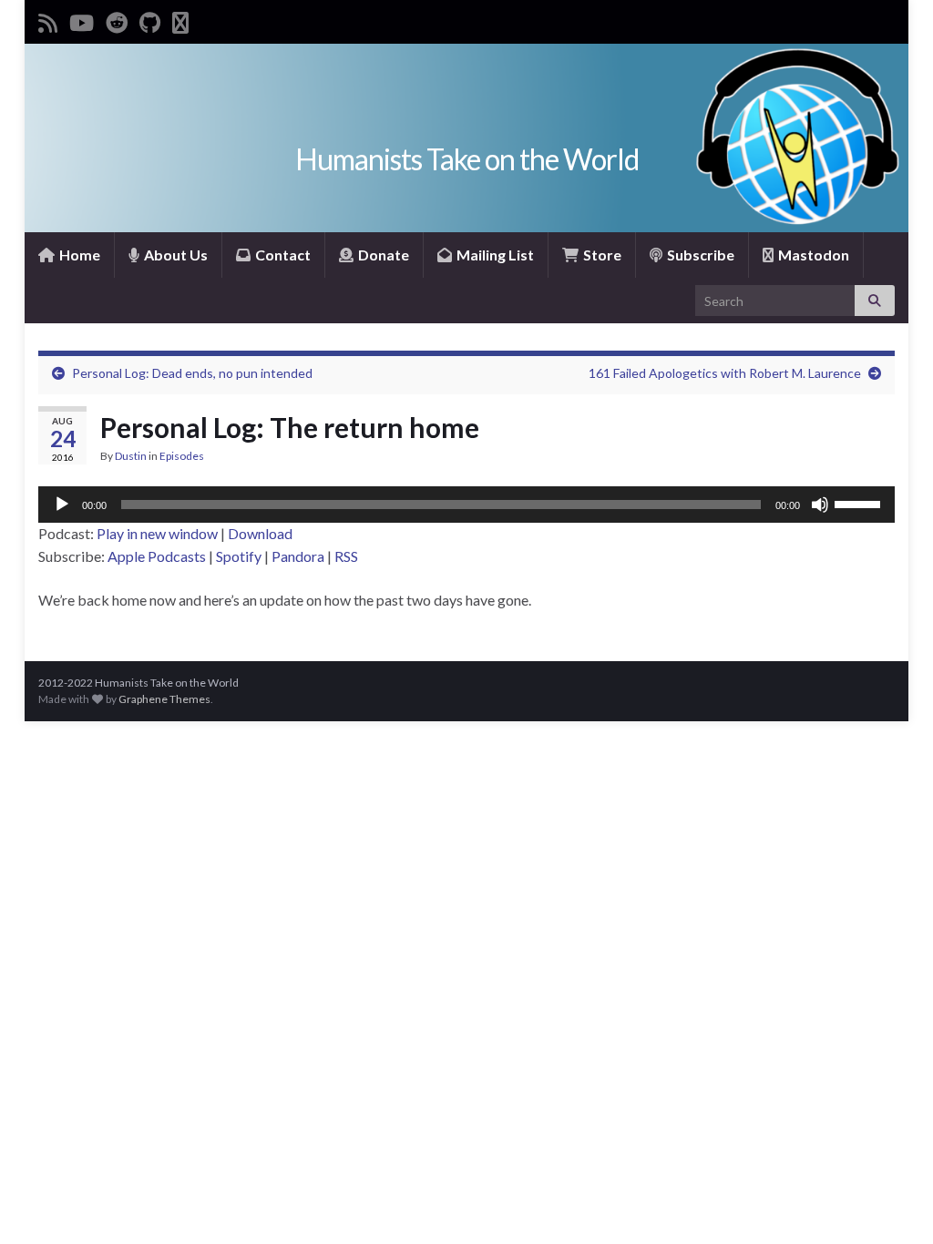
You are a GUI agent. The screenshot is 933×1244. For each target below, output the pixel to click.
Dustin (131, 456)
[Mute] (820, 504)
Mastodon (812, 254)
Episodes (181, 456)
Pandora (298, 556)
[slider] (860, 502)
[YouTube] (81, 19)
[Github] (149, 19)
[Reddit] (117, 19)
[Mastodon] (180, 19)
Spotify (238, 556)
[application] (466, 504)
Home (78, 254)
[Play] (62, 504)
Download (260, 533)
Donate (382, 254)
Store (600, 254)
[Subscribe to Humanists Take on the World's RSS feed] (47, 19)
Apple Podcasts (157, 556)
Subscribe (699, 254)
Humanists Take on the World (467, 159)
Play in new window (157, 533)
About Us (174, 254)
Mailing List (494, 254)
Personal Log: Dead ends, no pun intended (192, 373)
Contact (281, 254)
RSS (346, 556)
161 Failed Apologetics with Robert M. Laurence (725, 373)
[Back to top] (892, 1203)
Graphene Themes (164, 699)
